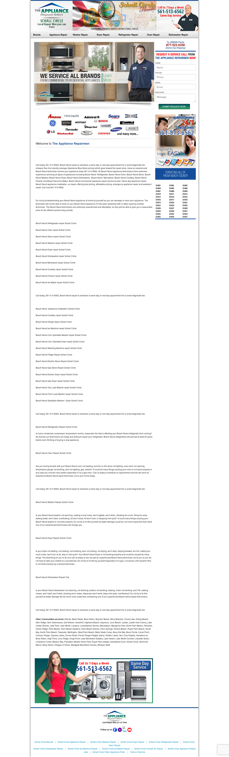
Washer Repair (80, 34)
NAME (157, 63)
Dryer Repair (103, 34)
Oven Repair (153, 34)
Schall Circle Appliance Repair (72, 741)
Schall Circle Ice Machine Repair (83, 748)
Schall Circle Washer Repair (103, 741)
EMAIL (158, 82)
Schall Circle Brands (44, 741)
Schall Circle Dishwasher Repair (48, 748)
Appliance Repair (58, 34)
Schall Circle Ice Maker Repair (116, 748)
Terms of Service (137, 751)
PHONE (158, 72)
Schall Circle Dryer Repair (132, 741)
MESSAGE (159, 92)
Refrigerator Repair (128, 34)
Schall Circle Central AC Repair (148, 748)
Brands (37, 34)
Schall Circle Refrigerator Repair (164, 741)
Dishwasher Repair (178, 34)
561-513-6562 (170, 11)
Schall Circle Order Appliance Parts (109, 751)
